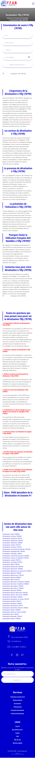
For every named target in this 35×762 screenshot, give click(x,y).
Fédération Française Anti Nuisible (17, 18)
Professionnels (18, 707)
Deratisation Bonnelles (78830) (13, 597)
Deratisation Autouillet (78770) (12, 562)
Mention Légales (17, 743)
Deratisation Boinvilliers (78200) (13, 586)
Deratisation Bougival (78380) (12, 603)
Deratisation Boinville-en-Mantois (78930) (16, 582)
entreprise (15, 142)
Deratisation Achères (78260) (12, 536)
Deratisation (17, 704)
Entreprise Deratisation (17, 710)
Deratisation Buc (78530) (11, 614)
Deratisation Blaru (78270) (11, 579)
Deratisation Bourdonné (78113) (13, 605)
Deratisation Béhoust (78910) (12, 573)
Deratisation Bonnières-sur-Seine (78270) (16, 599)
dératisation (26, 120)
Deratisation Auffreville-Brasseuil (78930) (16, 556)
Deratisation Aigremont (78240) (13, 540)
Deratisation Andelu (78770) (12, 545)
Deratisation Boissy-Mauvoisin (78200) (15, 592)
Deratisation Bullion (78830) (12, 618)
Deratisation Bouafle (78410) (12, 601)
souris (8, 281)
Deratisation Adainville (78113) (12, 538)
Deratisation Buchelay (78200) (12, 616)
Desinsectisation (17, 700)
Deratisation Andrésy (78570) (12, 547)
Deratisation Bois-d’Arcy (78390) (13, 588)
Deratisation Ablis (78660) (11, 534)
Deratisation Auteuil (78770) (12, 560)
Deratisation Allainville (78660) (12, 543)
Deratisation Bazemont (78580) (13, 569)
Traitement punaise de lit (17, 697)
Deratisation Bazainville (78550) (13, 566)
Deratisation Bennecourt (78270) (13, 575)
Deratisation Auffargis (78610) (12, 553)
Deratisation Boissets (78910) (12, 590)
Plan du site (17, 740)
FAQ (17, 736)
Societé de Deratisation (17, 714)
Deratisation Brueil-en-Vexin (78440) (14, 612)
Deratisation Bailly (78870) (11, 564)
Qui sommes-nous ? (17, 730)
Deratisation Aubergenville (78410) (14, 551)
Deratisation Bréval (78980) (11, 610)
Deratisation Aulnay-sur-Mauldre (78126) (16, 558)
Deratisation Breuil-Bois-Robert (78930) (15, 608)
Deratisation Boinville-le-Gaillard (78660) (16, 584)
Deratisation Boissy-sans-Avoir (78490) (15, 595)
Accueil (17, 726)
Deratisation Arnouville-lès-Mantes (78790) (16, 549)
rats (31, 328)
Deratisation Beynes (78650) (12, 577)
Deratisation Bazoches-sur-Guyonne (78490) (17, 571)
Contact (17, 733)
